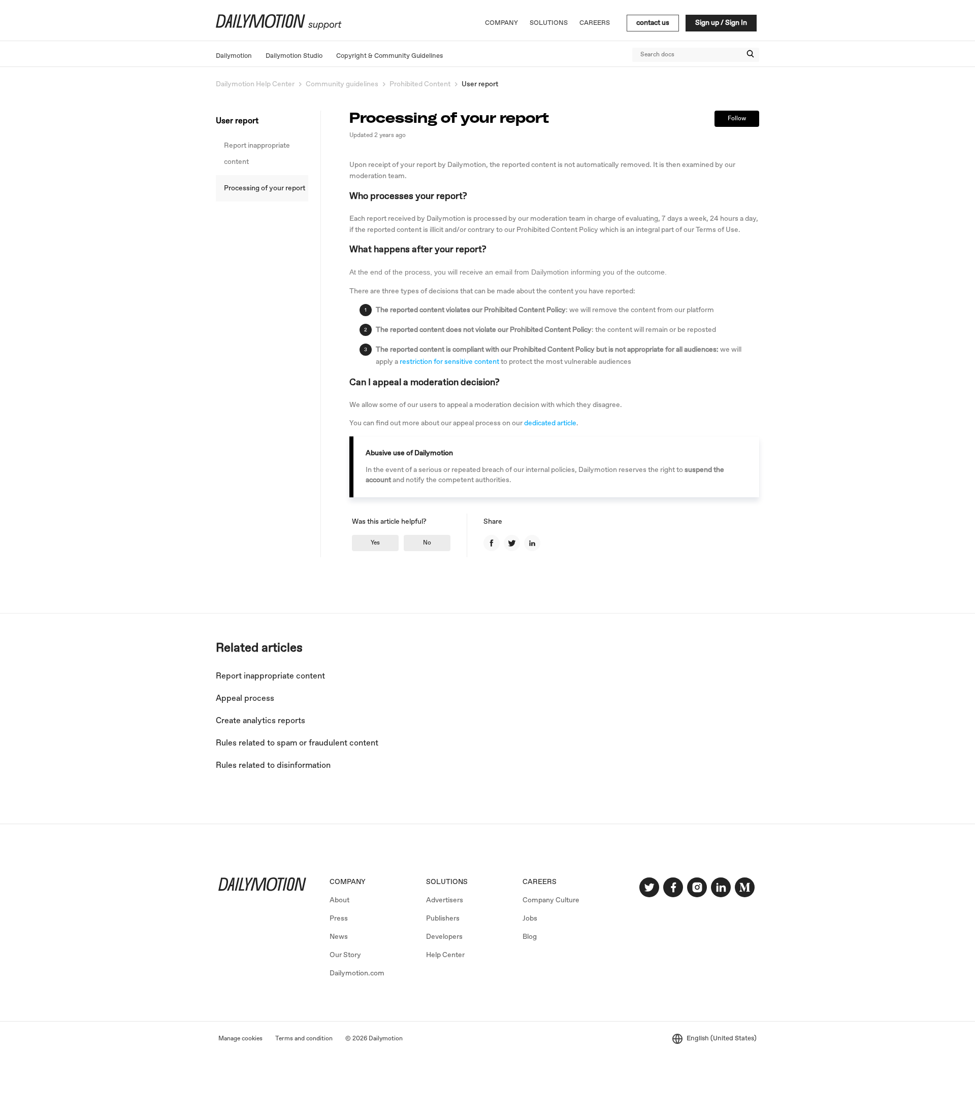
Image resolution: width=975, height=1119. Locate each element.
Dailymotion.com (357, 973)
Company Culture (551, 900)
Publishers (443, 918)
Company (501, 23)
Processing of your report (264, 188)
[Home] (277, 27)
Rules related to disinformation (273, 765)
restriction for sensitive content (449, 361)
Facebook (491, 543)
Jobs (530, 918)
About (339, 900)
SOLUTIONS (447, 882)
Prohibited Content (419, 84)
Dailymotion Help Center (255, 84)
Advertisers (444, 900)
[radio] (375, 543)
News (339, 936)
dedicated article (550, 423)
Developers (444, 936)
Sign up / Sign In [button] (721, 22)
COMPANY (348, 882)
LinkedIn (532, 543)
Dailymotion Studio (294, 56)
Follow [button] (737, 119)
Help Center (445, 955)
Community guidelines (342, 84)
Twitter (512, 543)
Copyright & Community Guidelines (389, 56)
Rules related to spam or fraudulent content (297, 743)
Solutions (549, 23)
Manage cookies (240, 1039)
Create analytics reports (260, 721)
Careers (594, 23)
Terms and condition (304, 1039)
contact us (652, 22)
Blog (530, 936)
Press (339, 918)
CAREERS (540, 882)
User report (480, 84)
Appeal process (245, 698)
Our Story (345, 955)
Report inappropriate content (257, 153)
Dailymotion (234, 56)
